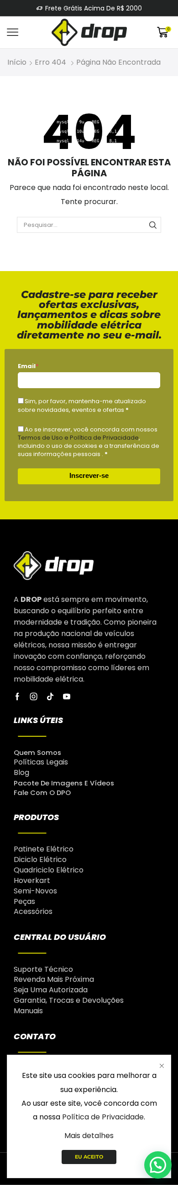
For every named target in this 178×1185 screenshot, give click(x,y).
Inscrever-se (89, 475)
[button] (158, 1165)
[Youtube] (66, 696)
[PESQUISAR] (153, 224)
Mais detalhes (89, 1135)
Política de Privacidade (103, 1117)
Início (16, 62)
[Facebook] (17, 696)
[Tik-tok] (50, 696)
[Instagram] (33, 696)
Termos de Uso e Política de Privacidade (78, 437)
